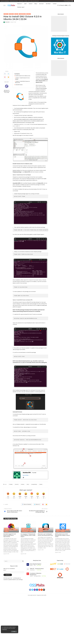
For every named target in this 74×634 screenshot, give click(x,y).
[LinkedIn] (68, 1)
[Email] (8, 77)
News (11, 529)
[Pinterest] (4, 77)
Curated (11, 484)
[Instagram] (67, 1)
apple (47, 528)
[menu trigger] (5, 5)
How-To (12, 528)
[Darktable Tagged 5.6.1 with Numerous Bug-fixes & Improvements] (11, 526)
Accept (14, 631)
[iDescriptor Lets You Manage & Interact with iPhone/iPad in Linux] (45, 526)
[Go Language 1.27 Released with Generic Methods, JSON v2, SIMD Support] (28, 526)
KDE (63, 529)
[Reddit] (71, 1)
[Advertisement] (59, 24)
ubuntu (41, 484)
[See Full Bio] (29, 475)
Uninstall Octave (18, 84)
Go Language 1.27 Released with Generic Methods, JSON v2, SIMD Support (28, 535)
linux (28, 484)
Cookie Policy (4, 629)
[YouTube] (69, 1)
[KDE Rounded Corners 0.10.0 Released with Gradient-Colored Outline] (63, 526)
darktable (7, 528)
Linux (6, 529)
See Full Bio (25, 475)
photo (15, 529)
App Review (42, 528)
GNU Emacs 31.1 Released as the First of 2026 (7, 91)
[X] (65, 1)
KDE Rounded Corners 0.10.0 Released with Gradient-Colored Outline (62, 535)
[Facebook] (64, 1)
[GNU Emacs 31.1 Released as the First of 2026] (7, 86)
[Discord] (72, 1)
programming (34, 484)
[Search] (70, 5)
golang (24, 528)
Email (4, 570)
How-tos (16, 484)
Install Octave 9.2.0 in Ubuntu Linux (22, 75)
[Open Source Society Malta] (11, 5)
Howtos (22, 484)
